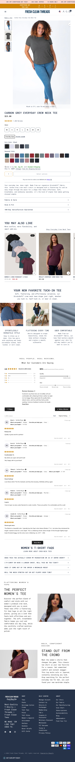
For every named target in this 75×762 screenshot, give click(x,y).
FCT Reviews (43, 725)
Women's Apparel (28, 718)
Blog (57, 716)
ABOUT (58, 696)
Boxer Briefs (27, 728)
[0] (69, 11)
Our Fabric (60, 702)
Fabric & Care (11, 200)
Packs (24, 702)
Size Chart (60, 708)
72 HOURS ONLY (52, 1)
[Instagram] (16, 732)
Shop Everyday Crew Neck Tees (58, 229)
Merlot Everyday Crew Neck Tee (51, 277)
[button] (14, 121)
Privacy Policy (44, 733)
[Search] (66, 11)
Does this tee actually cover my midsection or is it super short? (35, 558)
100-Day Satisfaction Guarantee (19, 210)
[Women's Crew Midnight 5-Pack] (20, 254)
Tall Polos (26, 715)
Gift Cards (26, 731)
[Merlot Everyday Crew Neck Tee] (54, 254)
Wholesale (42, 723)
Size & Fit (9, 205)
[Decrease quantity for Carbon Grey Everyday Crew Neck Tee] (6, 174)
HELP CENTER (43, 696)
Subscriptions (61, 710)
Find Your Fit (61, 721)
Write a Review (64, 409)
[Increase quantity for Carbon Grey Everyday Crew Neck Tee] (11, 174)
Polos (24, 712)
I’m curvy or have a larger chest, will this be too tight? (31, 563)
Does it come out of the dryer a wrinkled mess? (26, 567)
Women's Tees (8, 17)
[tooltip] (34, 391)
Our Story (59, 700)
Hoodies (25, 726)
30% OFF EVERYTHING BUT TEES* (17, 1)
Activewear (26, 720)
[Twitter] (11, 732)
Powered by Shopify (47, 753)
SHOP (23, 696)
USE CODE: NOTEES (38, 1)
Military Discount (46, 720)
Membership (43, 710)
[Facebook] (7, 732)
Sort (54, 416)
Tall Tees (25, 710)
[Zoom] (70, 24)
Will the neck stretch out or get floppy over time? (28, 572)
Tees (23, 700)
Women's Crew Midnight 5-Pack (16, 277)
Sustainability (62, 713)
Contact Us (43, 702)
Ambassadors (60, 718)
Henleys (25, 723)
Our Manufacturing (63, 705)
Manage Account (44, 700)
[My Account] (63, 11)
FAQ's (41, 712)
